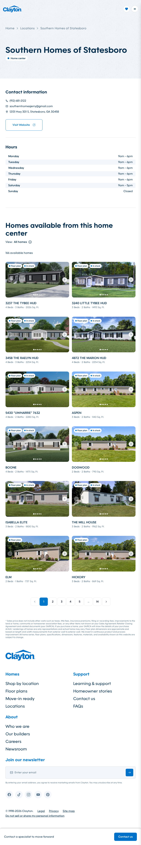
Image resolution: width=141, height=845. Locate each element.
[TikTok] (19, 794)
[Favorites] (126, 8)
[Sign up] (129, 772)
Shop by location (22, 683)
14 (97, 601)
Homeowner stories (92, 691)
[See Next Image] (64, 279)
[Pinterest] (48, 794)
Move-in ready (20, 698)
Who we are (17, 726)
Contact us (125, 836)
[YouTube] (38, 794)
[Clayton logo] (12, 8)
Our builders (18, 734)
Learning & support (92, 683)
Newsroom (16, 749)
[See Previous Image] (10, 279)
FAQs (78, 706)
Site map (69, 811)
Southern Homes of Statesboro (63, 28)
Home (10, 28)
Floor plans (16, 691)
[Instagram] (28, 794)
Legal (41, 811)
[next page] (106, 602)
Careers (13, 741)
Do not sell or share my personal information (35, 816)
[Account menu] (134, 8)
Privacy (54, 811)
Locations (27, 28)
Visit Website (21, 125)
